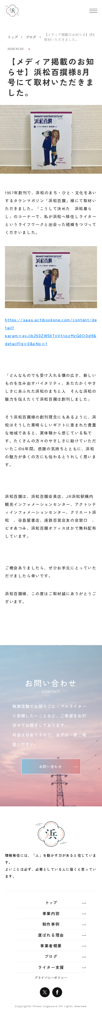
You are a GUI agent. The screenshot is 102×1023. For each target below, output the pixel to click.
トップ (12, 37)
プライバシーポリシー (51, 978)
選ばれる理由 (51, 935)
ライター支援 (51, 967)
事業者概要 (51, 946)
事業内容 (51, 913)
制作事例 (51, 924)
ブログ (31, 37)
